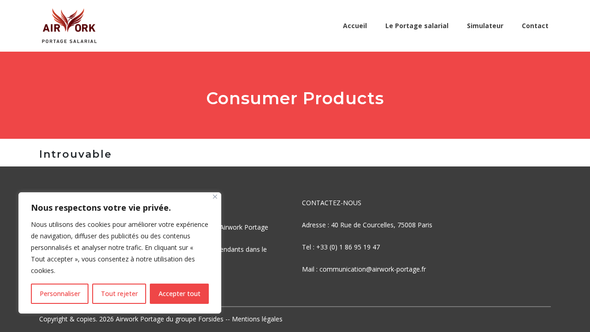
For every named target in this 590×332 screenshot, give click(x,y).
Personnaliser (60, 293)
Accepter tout (180, 293)
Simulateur (485, 25)
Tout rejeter (119, 293)
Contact (535, 25)
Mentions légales (257, 318)
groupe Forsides (199, 318)
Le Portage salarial (416, 25)
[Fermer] (215, 197)
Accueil (355, 25)
